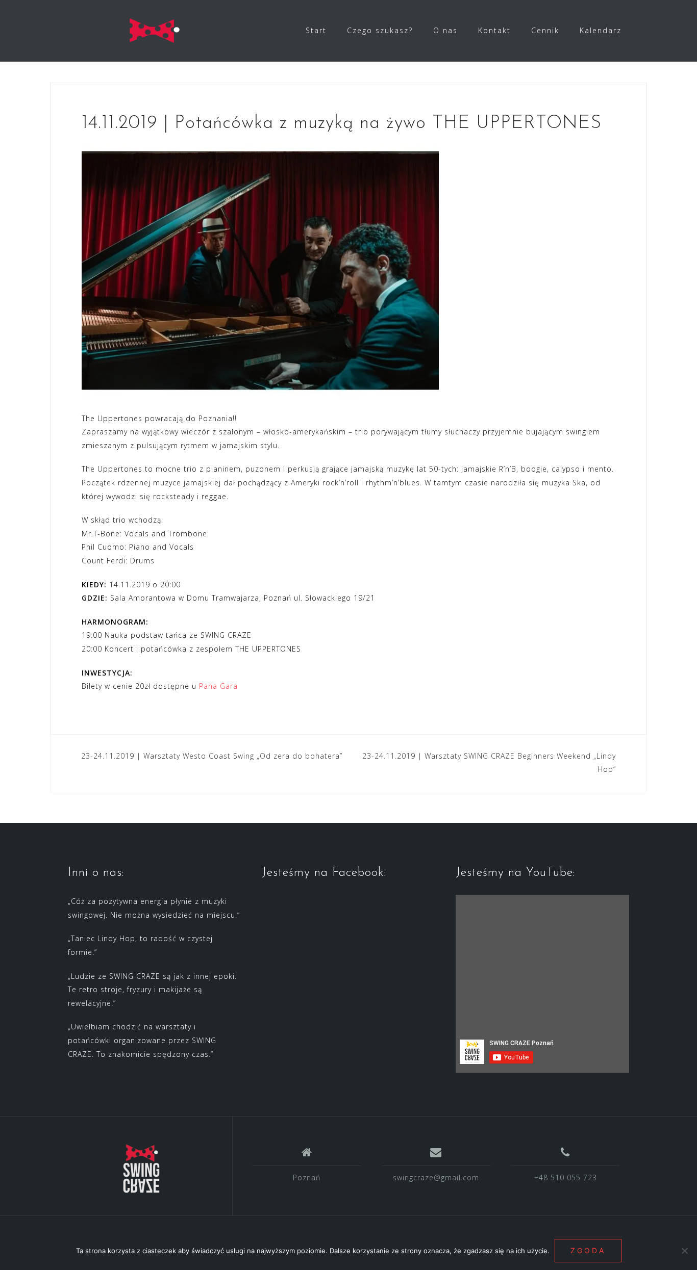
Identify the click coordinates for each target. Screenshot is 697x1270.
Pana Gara (218, 686)
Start (316, 30)
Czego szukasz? (380, 30)
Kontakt (494, 30)
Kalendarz (600, 30)
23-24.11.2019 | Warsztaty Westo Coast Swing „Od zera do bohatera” (211, 756)
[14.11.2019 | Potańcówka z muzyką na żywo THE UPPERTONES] (260, 269)
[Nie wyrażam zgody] (684, 1251)
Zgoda (588, 1250)
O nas (445, 30)
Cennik (545, 30)
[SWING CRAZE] (141, 1169)
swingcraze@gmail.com (436, 1177)
